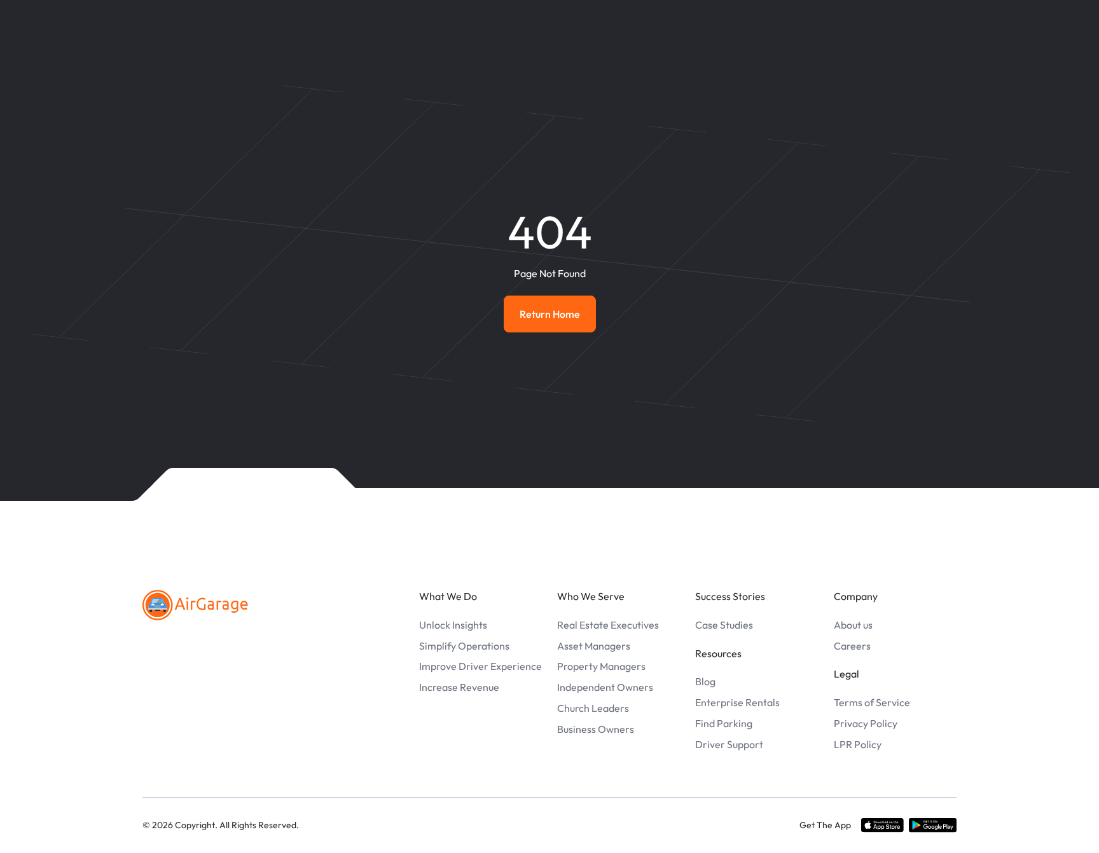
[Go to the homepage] (195, 605)
